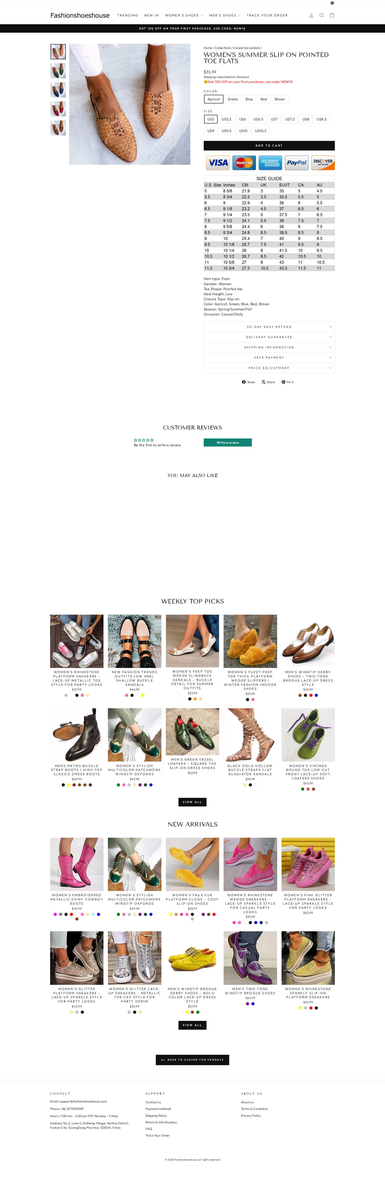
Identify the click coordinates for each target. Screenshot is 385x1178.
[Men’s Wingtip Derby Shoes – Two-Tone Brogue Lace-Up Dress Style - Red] (311, 695)
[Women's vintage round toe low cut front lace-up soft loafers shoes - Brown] (313, 789)
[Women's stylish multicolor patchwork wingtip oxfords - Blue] (151, 785)
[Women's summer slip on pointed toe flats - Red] (89, 575)
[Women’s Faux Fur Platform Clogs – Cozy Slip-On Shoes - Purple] (203, 914)
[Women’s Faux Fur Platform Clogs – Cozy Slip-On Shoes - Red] (214, 914)
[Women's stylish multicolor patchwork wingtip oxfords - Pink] (124, 785)
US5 (211, 119)
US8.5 (322, 119)
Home (208, 48)
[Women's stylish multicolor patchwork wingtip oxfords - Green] (118, 785)
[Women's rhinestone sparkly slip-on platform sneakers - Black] (316, 1008)
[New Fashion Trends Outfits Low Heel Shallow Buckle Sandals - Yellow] (143, 695)
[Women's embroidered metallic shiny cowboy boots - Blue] (98, 914)
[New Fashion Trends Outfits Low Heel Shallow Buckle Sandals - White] (137, 695)
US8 (306, 119)
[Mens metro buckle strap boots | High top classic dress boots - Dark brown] (90, 785)
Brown (280, 99)
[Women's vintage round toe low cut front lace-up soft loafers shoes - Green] (303, 789)
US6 (242, 119)
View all (193, 802)
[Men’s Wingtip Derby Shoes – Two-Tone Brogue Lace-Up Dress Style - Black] (305, 695)
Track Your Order (158, 1135)
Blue (249, 99)
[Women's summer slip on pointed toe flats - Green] (79, 575)
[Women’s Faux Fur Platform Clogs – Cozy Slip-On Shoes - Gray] (192, 919)
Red (263, 99)
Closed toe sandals (246, 48)
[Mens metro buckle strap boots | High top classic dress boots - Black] (63, 785)
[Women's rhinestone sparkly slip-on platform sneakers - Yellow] (300, 1008)
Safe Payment (269, 357)
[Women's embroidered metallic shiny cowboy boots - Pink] (82, 914)
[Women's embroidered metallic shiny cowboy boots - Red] (71, 914)
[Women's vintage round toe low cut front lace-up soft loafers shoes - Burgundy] (308, 789)
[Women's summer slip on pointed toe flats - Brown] (95, 575)
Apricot (214, 99)
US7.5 (290, 119)
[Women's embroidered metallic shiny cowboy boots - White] (77, 914)
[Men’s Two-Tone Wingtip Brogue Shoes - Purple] (247, 1004)
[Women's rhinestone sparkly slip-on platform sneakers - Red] (311, 1008)
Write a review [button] (228, 442)
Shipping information (269, 347)
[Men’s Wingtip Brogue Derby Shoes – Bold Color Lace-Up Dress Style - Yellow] (187, 1012)
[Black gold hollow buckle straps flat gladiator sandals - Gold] (245, 785)
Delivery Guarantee (269, 337)
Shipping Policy (156, 1115)
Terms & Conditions (254, 1109)
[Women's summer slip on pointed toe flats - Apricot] (73, 575)
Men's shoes (223, 15)
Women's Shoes (182, 15)
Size (208, 111)
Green (233, 99)
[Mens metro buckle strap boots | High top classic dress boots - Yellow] (69, 785)
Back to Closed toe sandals (195, 1059)
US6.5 (258, 119)
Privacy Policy (251, 1115)
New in (151, 15)
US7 (274, 119)
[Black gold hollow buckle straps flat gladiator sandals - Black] (250, 785)
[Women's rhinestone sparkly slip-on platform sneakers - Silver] (305, 1008)
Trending (127, 15)
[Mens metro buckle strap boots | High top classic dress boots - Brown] (85, 785)
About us (247, 1102)
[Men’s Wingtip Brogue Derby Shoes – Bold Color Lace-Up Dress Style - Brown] (192, 1012)
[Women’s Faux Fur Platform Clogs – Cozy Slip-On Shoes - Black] (192, 914)
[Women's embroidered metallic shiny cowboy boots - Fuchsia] (55, 914)
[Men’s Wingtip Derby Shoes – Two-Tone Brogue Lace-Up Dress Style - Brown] (300, 695)
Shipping (210, 77)
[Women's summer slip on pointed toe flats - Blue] (84, 575)
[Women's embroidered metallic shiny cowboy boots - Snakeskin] (61, 914)
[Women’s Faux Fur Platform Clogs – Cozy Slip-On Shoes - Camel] (176, 914)
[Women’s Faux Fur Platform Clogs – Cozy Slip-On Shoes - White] (198, 914)
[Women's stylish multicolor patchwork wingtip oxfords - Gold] (135, 785)
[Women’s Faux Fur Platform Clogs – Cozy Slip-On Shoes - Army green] (209, 914)
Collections (223, 48)
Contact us (153, 1102)
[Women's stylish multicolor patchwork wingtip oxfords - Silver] (129, 785)
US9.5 (226, 130)
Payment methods (158, 1109)
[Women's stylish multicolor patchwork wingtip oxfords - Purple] (140, 785)
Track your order (267, 15)
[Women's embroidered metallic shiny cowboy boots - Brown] (77, 919)
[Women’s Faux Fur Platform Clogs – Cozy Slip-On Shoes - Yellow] (171, 914)
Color (211, 91)
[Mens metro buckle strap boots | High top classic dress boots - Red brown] (74, 785)
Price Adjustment (269, 368)
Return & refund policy (161, 1122)
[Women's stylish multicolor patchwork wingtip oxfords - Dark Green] (145, 785)
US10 (243, 130)
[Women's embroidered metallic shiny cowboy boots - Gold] (88, 914)
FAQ (149, 1129)
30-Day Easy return (269, 327)
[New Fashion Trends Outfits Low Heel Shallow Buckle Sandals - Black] (132, 695)
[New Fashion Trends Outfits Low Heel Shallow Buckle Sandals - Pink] (127, 695)
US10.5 (260, 130)
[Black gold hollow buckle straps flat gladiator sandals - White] (256, 785)
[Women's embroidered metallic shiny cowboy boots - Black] (66, 914)
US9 (211, 130)
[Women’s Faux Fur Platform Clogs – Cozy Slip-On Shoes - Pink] (187, 914)
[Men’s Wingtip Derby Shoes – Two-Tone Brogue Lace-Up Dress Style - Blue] (316, 695)
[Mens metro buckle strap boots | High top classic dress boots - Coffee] (79, 785)
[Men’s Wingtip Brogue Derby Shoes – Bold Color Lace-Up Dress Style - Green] (198, 1012)
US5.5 (226, 119)
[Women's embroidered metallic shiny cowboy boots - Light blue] (93, 914)
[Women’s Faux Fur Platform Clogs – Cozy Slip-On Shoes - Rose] (181, 914)
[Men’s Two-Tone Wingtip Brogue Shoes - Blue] (253, 1004)
